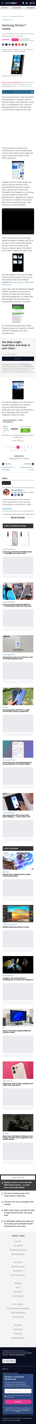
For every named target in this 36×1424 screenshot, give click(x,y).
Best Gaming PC (18, 1271)
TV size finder (16, 8)
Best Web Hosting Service (18, 1250)
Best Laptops (18, 1262)
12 (18, 450)
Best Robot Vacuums (18, 1338)
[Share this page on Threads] (23, 44)
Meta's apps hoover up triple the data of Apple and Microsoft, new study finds (19, 1212)
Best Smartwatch (18, 1296)
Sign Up (18, 1402)
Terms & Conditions (16, 1410)
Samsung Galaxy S (16, 282)
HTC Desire (6, 285)
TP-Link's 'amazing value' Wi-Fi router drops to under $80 (16, 1194)
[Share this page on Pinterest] (16, 44)
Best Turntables (18, 1304)
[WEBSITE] (19, 495)
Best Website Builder (18, 1254)
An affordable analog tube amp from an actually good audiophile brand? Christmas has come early (19, 1223)
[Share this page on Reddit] (13, 44)
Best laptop (30, 8)
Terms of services (25, 364)
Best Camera (18, 1325)
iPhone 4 (28, 282)
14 (24, 450)
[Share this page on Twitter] (6, 44)
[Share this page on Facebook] (3, 44)
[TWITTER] (12, 495)
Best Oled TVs (18, 1292)
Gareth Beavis (25, 39)
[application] (18, 220)
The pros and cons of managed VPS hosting (19, 1203)
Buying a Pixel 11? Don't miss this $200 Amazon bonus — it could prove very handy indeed (18, 1184)
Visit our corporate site (17, 1355)
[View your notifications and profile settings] (23, 3)
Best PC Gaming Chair (18, 1275)
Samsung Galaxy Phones (17, 16)
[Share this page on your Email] (26, 44)
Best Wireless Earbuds (18, 1312)
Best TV (18, 1287)
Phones (5, 16)
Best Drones (18, 1333)
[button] (34, 3)
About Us (5, 1369)
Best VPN (18, 1241)
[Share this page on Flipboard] (19, 44)
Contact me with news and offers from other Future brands (18, 1396)
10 (11, 450)
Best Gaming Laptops (18, 1266)
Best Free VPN (18, 1245)
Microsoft (6, 483)
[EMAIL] (22, 495)
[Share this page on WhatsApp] (9, 44)
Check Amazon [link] (25, 430)
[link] (7, 429)
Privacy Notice (27, 366)
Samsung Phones (8, 20)
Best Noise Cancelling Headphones (18, 1308)
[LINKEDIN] (16, 495)
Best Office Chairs (18, 1317)
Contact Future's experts (10, 1373)
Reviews (15, 40)
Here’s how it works (20, 51)
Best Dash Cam (18, 1329)
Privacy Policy (24, 1409)
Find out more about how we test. (23, 86)
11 (15, 450)
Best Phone (18, 1283)
